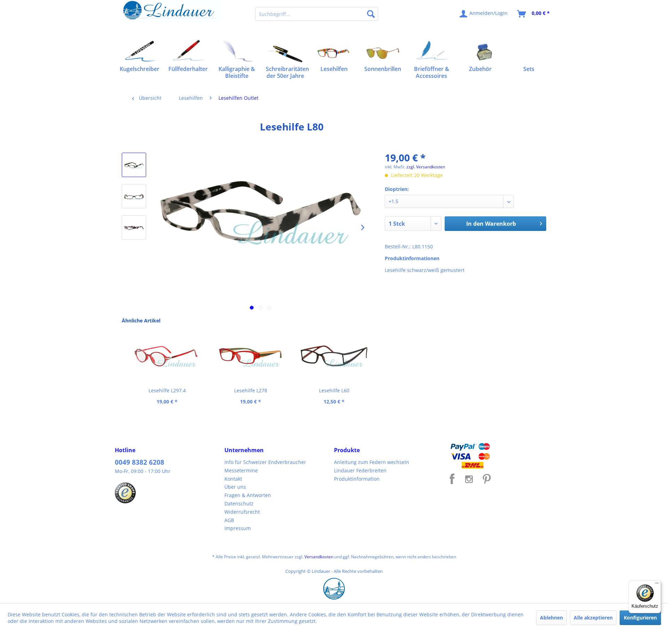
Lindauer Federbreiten (360, 470)
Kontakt (233, 478)
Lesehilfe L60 (334, 390)
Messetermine (241, 470)
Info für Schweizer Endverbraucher (265, 462)
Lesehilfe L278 (250, 390)
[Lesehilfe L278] (250, 355)
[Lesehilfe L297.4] (167, 355)
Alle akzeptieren (593, 617)
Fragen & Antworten (247, 495)
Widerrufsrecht (242, 512)
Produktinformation (357, 478)
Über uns (235, 486)
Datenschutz (239, 503)
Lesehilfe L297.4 (167, 390)
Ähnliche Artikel (141, 320)
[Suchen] (371, 14)
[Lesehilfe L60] (334, 355)
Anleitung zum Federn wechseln (371, 462)
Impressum (237, 528)
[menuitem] (316, 14)
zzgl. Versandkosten (425, 167)
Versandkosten (318, 557)
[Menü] (657, 585)
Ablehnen (551, 617)
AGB (229, 520)
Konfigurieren (640, 617)
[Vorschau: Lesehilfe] (134, 165)
